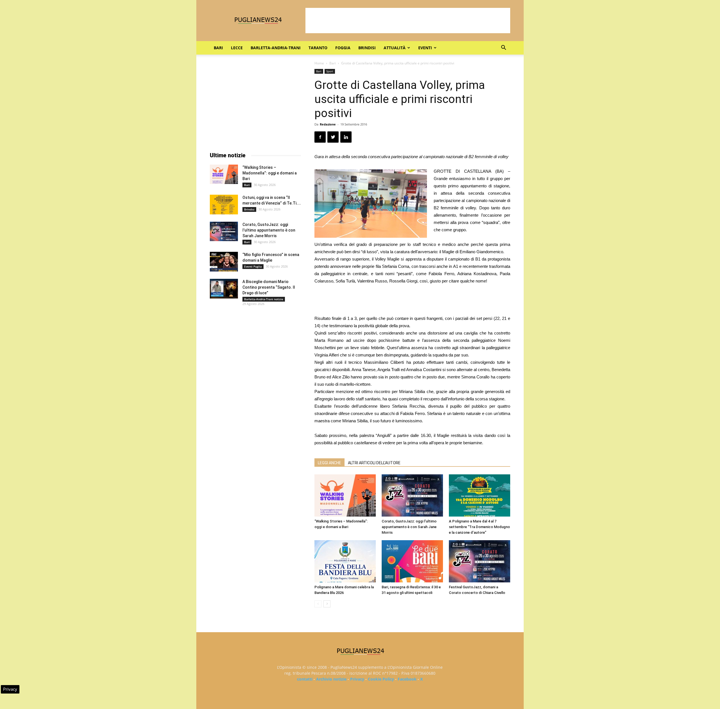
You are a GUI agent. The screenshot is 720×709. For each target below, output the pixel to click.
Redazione (328, 124)
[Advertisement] (407, 20)
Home (319, 63)
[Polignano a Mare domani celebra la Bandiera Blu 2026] (345, 561)
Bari (218, 47)
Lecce (237, 47)
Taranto (318, 47)
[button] (503, 48)
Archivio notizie (331, 679)
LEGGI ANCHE (329, 463)
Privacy (357, 679)
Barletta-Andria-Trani (276, 47)
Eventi (425, 47)
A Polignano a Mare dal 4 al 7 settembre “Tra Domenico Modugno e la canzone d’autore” (479, 527)
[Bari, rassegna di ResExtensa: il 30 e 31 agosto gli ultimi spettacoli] (412, 561)
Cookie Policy (381, 679)
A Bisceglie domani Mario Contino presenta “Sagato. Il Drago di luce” (268, 287)
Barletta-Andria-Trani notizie (263, 299)
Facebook (407, 679)
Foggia (342, 47)
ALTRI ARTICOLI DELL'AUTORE (374, 463)
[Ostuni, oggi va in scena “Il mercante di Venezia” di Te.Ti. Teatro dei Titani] (224, 204)
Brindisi (367, 47)
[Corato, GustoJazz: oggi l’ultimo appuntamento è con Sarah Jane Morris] (412, 495)
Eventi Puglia (253, 266)
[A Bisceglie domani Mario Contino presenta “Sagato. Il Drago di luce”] (224, 289)
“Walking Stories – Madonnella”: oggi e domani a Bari (269, 173)
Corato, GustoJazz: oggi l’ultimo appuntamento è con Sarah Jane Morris (409, 527)
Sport (329, 71)
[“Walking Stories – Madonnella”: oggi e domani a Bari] (345, 495)
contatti (304, 679)
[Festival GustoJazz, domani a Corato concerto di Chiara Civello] (479, 561)
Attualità (395, 47)
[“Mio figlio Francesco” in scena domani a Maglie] (224, 262)
